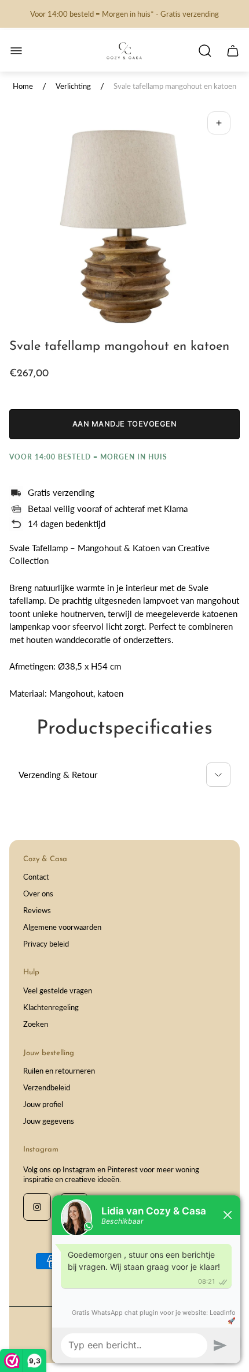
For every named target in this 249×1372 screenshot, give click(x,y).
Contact (36, 876)
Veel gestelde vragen (57, 990)
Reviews (37, 910)
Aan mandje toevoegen (124, 423)
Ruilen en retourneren (59, 1070)
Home (23, 86)
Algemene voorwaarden (62, 927)
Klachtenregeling (51, 1007)
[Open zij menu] (16, 51)
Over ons (38, 893)
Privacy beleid (46, 943)
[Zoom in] (218, 122)
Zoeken (35, 1024)
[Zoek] (205, 50)
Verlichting (73, 86)
